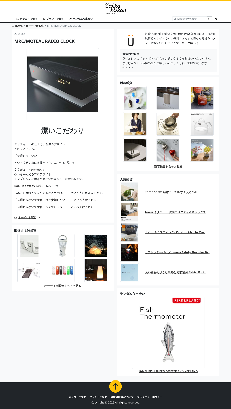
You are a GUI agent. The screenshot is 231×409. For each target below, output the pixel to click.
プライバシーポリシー (149, 397)
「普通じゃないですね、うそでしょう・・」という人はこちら (54, 207)
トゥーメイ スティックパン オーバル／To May (175, 232)
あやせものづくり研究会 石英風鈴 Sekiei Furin (175, 272)
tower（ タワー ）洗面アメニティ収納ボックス (175, 212)
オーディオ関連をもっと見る (62, 286)
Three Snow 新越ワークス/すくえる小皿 (171, 192)
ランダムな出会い (83, 18)
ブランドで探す (55, 18)
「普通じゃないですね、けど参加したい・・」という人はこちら (55, 200)
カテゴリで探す (29, 18)
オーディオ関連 (35, 25)
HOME (19, 25)
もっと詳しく (190, 43)
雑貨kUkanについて (122, 397)
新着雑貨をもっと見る (168, 166)
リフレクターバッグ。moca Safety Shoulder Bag (177, 252)
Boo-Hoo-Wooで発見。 (29, 186)
